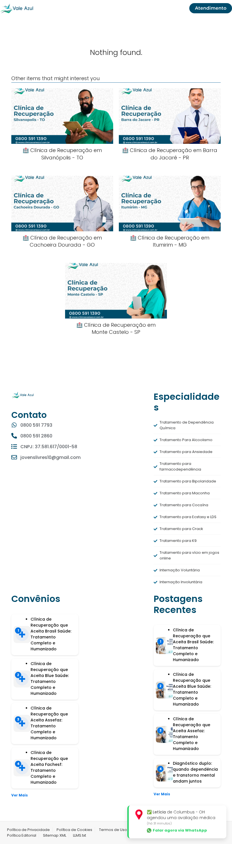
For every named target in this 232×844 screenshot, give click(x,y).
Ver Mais (19, 795)
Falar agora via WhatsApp (180, 830)
